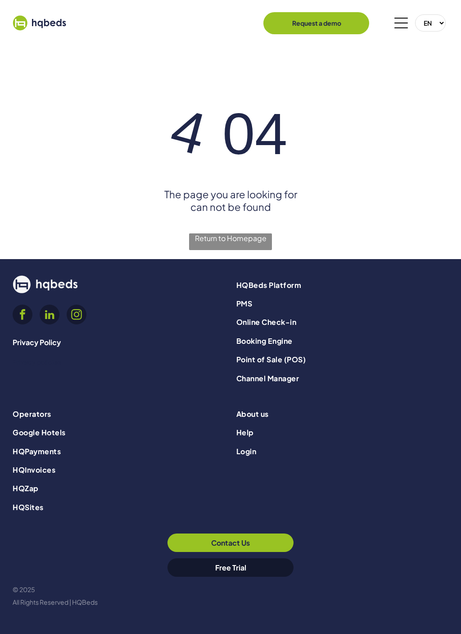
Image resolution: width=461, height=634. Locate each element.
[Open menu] (401, 23)
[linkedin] (49, 316)
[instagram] (76, 316)
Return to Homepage (231, 238)
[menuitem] (342, 284)
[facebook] (22, 316)
